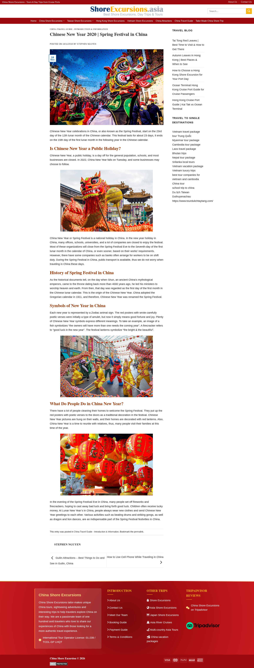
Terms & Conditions (120, 637)
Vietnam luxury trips (183, 170)
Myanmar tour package (185, 140)
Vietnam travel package (186, 131)
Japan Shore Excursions (164, 615)
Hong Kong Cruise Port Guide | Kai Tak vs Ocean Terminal (187, 104)
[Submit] (249, 11)
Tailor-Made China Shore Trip (209, 21)
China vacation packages (157, 639)
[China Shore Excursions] (127, 11)
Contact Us (246, 2)
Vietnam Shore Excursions (140, 21)
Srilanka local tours (183, 161)
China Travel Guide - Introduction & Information (79, 29)
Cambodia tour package (186, 144)
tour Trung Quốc (181, 135)
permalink (138, 532)
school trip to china (183, 187)
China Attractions (164, 21)
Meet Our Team (118, 615)
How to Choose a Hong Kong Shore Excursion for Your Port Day (187, 75)
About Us (232, 2)
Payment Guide (118, 629)
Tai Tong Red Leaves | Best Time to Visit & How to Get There (188, 45)
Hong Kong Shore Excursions (110, 21)
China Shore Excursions (50, 21)
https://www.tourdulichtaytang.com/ (192, 200)
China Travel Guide (184, 21)
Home (33, 21)
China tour (178, 183)
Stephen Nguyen (86, 44)
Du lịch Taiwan (180, 192)
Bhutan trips (179, 153)
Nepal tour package (183, 157)
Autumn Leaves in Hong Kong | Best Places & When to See (186, 60)
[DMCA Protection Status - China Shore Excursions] (59, 663)
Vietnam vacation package (187, 166)
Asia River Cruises (161, 622)
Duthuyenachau (181, 196)
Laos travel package (184, 148)
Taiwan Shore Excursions (79, 21)
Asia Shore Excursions (163, 607)
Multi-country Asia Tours (163, 629)
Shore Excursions (160, 600)
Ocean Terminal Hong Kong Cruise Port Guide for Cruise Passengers (188, 89)
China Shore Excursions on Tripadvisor (205, 607)
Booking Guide (118, 622)
